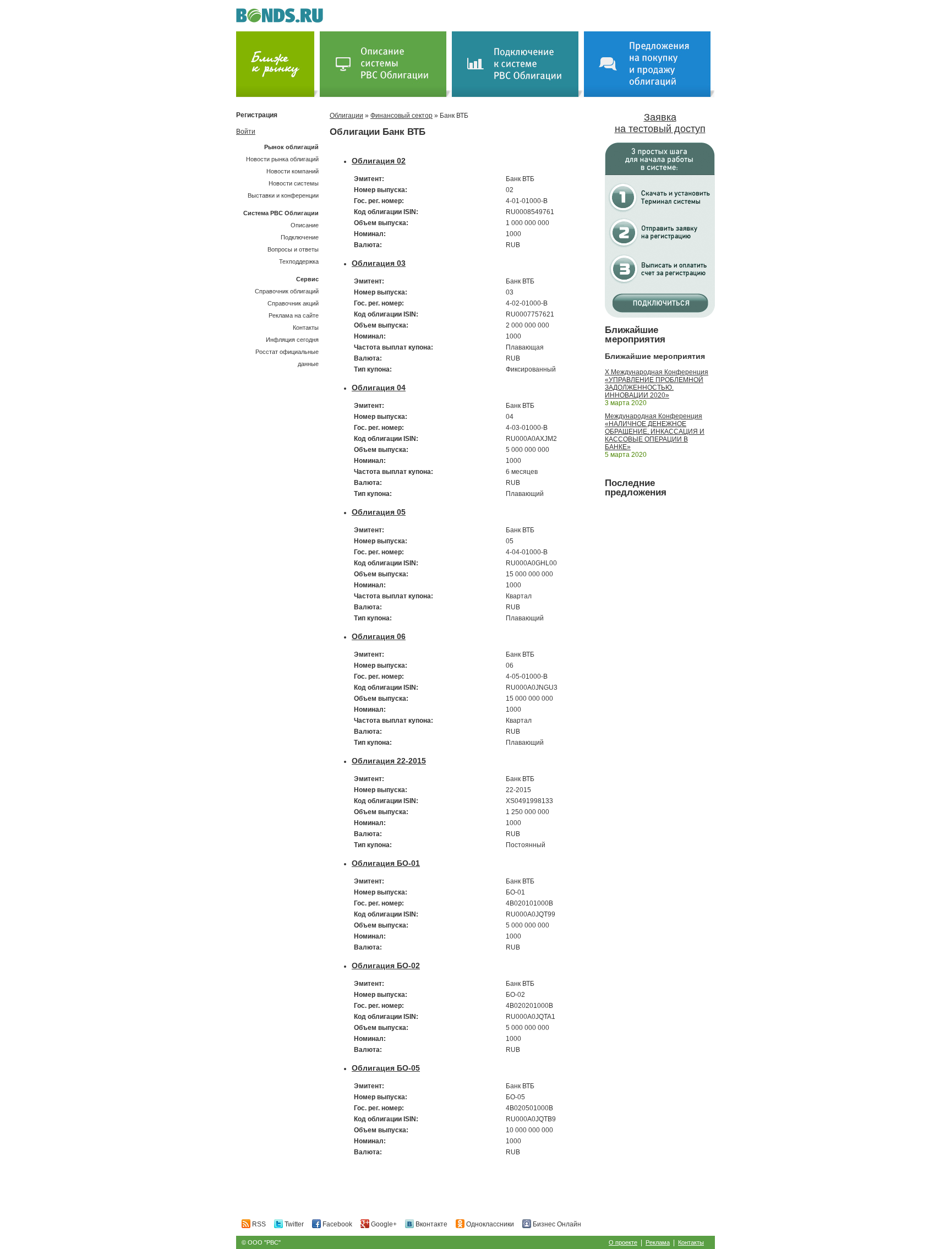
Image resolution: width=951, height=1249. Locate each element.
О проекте (623, 1242)
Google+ (383, 1224)
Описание (305, 225)
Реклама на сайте (294, 315)
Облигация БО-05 (386, 1067)
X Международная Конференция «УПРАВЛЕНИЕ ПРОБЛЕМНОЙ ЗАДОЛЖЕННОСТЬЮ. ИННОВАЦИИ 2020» (656, 383)
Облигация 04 (379, 387)
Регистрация (256, 115)
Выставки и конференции (283, 195)
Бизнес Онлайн (556, 1224)
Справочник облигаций (287, 291)
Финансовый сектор (401, 115)
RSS (258, 1224)
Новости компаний (292, 171)
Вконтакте (430, 1224)
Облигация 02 (379, 160)
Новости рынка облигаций (282, 159)
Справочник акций (293, 303)
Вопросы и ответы (293, 249)
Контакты (306, 327)
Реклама (658, 1242)
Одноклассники (489, 1224)
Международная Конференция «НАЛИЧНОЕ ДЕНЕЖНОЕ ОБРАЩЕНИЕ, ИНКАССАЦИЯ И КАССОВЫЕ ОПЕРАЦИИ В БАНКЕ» (654, 431)
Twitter (293, 1224)
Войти (245, 131)
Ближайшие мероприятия (635, 335)
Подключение (300, 237)
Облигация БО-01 (386, 863)
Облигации (346, 115)
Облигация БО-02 (386, 965)
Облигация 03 (379, 263)
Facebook (336, 1224)
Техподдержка (299, 261)
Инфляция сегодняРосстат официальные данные (287, 351)
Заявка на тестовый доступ (660, 123)
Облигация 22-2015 (389, 760)
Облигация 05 (379, 512)
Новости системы (294, 183)
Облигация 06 (379, 636)
